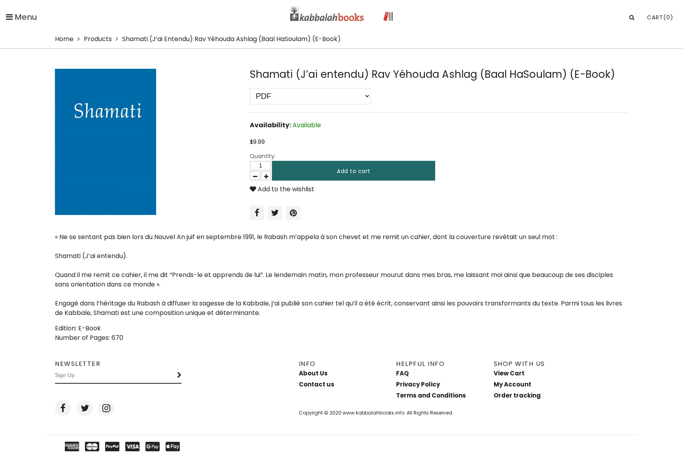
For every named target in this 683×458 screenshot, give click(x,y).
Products (98, 38)
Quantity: (262, 156)
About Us (313, 373)
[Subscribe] (179, 375)
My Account (512, 384)
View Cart (509, 373)
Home (64, 38)
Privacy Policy (418, 384)
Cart (660, 17)
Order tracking (517, 395)
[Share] (257, 213)
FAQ (402, 373)
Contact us (316, 384)
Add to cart (353, 171)
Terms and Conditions (431, 395)
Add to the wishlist (285, 189)
